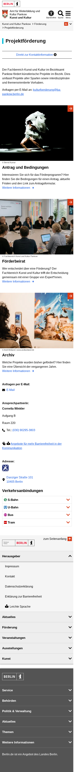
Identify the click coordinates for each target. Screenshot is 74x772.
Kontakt (10, 576)
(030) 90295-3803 (23, 430)
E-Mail (10, 390)
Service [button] (7, 690)
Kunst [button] (6, 658)
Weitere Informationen (16, 187)
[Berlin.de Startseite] (11, 4)
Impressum (12, 566)
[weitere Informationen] (5, 14)
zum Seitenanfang (54, 538)
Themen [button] (7, 732)
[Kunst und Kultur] (18, 543)
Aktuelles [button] (8, 617)
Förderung (40, 23)
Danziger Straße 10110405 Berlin (19, 479)
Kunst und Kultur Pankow (16, 23)
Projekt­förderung (14, 27)
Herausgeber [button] (11, 556)
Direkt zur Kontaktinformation (35, 54)
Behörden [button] (9, 700)
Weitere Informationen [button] (18, 742)
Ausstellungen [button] (12, 648)
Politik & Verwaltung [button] (16, 711)
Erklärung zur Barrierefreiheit (23, 596)
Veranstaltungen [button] (13, 638)
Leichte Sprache (20, 606)
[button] (68, 24)
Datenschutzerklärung (19, 586)
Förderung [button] (9, 627)
